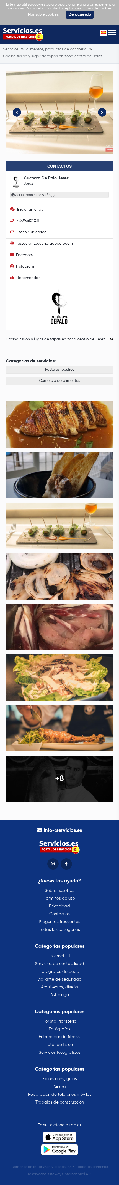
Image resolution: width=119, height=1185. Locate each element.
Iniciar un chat (29, 209)
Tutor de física (59, 1045)
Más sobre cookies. (43, 14)
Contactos (59, 914)
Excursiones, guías (59, 1079)
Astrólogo (59, 995)
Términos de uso (59, 898)
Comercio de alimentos (59, 381)
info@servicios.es (63, 830)
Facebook (24, 255)
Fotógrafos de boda (59, 971)
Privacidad (59, 906)
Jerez (28, 183)
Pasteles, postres (59, 370)
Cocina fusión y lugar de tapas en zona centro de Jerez (55, 339)
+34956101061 (27, 221)
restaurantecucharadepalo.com (44, 244)
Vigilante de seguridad (59, 979)
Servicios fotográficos (60, 1052)
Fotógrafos (59, 1029)
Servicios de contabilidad (59, 964)
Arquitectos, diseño (59, 987)
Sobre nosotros (59, 891)
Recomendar (27, 278)
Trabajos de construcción (59, 1102)
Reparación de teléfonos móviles (59, 1094)
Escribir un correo (30, 232)
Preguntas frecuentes (59, 922)
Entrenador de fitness (59, 1037)
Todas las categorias (59, 929)
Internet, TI (60, 956)
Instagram (24, 266)
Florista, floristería (59, 1021)
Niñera (59, 1087)
